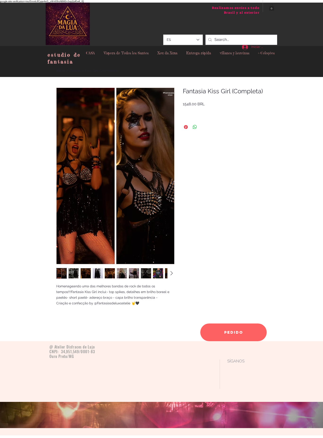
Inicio (60, 70)
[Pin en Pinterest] (186, 127)
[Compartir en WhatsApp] (195, 127)
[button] (271, 7)
